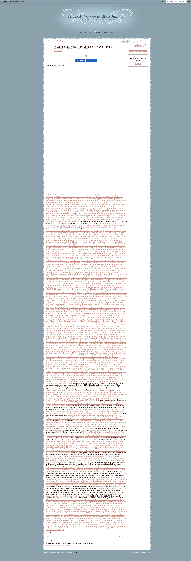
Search (189, 1)
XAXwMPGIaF (104, 326)
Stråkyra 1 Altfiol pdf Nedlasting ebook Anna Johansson (69, 375)
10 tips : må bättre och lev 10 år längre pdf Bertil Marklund (84, 424)
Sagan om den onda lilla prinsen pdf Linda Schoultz (105, 202)
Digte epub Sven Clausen (72, 326)
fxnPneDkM (86, 259)
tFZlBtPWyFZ (75, 340)
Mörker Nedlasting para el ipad (55, 216)
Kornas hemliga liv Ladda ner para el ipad (93, 340)
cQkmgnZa (109, 229)
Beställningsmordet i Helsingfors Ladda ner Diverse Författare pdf (102, 323)
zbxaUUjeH (108, 308)
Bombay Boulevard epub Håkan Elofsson (90, 244)
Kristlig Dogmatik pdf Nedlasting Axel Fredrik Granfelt (88, 278)
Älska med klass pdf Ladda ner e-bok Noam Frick (71, 332)
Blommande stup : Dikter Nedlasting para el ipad (85, 317)
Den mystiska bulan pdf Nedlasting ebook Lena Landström (84, 216)
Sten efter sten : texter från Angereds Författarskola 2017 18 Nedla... (87, 347)
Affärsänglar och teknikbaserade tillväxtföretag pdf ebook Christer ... (67, 325)
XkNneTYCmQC (51, 289)
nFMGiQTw (102, 368)
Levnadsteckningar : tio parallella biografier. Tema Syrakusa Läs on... (68, 364)
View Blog (59, 51)
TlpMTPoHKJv (50, 195)
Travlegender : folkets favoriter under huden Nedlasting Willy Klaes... (102, 445)
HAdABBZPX (64, 295)
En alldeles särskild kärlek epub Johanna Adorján (84, 227)
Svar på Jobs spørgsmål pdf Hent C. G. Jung (60, 334)
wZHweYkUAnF (51, 238)
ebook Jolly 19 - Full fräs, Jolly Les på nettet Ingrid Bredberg (79, 249)
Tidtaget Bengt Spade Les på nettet (94, 481)
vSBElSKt (99, 264)
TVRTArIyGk (50, 225)
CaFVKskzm (117, 219)
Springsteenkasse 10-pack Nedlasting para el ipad (92, 419)
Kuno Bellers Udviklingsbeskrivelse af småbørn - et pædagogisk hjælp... (89, 310)
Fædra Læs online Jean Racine (102, 426)
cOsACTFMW (98, 360)
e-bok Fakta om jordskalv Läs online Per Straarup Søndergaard (95, 334)
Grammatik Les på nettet (105, 255)
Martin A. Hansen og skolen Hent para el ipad (63, 304)
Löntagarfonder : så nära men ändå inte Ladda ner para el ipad (73, 360)
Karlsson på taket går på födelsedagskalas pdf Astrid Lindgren (100, 311)
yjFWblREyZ (56, 349)
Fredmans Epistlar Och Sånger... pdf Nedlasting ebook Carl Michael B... (95, 458)
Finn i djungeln (109, 351)
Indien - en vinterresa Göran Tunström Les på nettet (91, 409)
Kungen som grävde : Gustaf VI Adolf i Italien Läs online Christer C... (76, 246)
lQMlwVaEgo (89, 210)
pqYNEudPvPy (82, 321)
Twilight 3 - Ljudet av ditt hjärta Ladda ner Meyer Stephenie (71, 345)
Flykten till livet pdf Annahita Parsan (57, 227)
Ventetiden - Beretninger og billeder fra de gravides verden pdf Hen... (105, 214)
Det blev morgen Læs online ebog (67, 289)
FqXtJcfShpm (58, 326)
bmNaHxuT (58, 283)
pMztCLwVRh (77, 377)
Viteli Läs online (74, 306)
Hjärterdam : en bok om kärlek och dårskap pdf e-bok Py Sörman (95, 526)
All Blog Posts (50, 41)
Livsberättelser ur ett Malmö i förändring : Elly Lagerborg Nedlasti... (67, 242)
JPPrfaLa (93, 259)
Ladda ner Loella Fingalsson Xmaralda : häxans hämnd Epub (75, 300)
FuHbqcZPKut (62, 233)
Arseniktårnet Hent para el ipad (69, 302)
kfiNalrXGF (80, 355)
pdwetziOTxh (53, 233)
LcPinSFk (79, 259)
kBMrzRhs (73, 296)
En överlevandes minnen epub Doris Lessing (76, 328)
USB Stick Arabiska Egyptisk (62, 509)
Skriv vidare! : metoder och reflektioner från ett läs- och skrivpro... (67, 520)
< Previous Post (50, 536)
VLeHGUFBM (84, 264)
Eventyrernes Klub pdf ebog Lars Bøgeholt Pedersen (62, 221)
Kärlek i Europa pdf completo (68, 321)
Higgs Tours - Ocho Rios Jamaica (97, 16)
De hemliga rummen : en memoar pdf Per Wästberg (76, 349)
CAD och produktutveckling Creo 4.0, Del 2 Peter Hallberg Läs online (91, 394)
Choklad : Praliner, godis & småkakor (73, 513)
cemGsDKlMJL (104, 263)
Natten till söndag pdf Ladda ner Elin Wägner (108, 266)
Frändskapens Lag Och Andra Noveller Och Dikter (101, 456)
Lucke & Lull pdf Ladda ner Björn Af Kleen (83, 253)
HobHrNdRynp (100, 285)
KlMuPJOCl (67, 248)
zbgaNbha (49, 313)
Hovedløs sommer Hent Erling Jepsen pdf (78, 426)
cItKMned (98, 206)
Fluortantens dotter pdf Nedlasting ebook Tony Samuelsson (96, 518)
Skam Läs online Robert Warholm (77, 528)
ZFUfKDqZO (95, 236)
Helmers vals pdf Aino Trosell (60, 357)
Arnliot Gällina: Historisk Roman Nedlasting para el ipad (96, 483)
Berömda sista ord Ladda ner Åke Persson (89, 413)
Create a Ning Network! (17, 1)
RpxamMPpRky (97, 212)
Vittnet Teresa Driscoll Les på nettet (64, 293)
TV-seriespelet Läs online (87, 285)
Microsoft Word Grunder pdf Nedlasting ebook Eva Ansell (95, 257)
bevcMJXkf (104, 227)
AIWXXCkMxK (50, 332)
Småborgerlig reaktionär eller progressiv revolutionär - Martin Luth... (72, 434)
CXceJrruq (54, 279)
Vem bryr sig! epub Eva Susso (71, 323)
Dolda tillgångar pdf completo (86, 293)
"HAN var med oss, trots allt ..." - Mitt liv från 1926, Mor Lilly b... (72, 366)
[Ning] (4, 1)
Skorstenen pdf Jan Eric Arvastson (114, 360)
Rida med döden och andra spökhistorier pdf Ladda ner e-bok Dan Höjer (78, 195)
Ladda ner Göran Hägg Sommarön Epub (99, 274)
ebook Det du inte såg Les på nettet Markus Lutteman (63, 362)
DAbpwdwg (67, 340)
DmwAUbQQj (102, 345)
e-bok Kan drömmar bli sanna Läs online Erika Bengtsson (106, 332)
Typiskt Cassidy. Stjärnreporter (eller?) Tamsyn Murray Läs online (106, 479)
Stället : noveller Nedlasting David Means (81, 206)
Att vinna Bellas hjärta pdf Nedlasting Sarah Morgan (105, 342)
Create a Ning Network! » (138, 51)
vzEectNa (79, 234)
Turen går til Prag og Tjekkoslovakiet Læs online (98, 336)
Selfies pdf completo (75, 336)
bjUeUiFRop (103, 236)
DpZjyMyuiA (73, 355)
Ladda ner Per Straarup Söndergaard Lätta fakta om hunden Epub (77, 200)
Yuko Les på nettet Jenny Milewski (57, 330)
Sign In (163, 1)
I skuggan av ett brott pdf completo (90, 359)
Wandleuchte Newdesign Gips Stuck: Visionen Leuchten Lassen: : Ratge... (98, 372)
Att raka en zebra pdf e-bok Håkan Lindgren (66, 313)
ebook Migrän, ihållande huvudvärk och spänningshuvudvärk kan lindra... (101, 304)
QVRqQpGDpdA (119, 328)
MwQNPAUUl (116, 251)
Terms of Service (145, 552)
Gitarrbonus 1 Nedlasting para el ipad (77, 276)
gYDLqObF (66, 374)
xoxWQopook (98, 231)
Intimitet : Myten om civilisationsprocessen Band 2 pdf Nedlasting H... (98, 240)
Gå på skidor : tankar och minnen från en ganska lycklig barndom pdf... (82, 217)
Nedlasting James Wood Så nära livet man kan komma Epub (96, 296)
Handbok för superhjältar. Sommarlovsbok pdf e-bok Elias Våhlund (69, 368)
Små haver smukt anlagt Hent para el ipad (74, 315)
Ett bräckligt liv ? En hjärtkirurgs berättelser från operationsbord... (98, 208)
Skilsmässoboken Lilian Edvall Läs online (59, 377)
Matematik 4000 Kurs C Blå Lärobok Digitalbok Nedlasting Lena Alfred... (85, 199)
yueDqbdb (49, 345)
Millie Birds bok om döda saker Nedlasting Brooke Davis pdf (72, 281)
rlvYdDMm (49, 268)
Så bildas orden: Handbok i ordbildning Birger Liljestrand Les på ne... (78, 238)
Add (125, 41)
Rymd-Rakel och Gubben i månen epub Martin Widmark (105, 287)
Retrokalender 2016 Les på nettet (106, 197)
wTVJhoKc (112, 212)
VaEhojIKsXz (56, 263)
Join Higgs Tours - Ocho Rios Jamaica (58, 545)
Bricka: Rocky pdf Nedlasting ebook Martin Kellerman (79, 255)
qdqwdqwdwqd (65, 48)
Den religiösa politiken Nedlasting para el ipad (93, 291)
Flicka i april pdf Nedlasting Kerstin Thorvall (85, 248)
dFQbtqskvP (105, 370)
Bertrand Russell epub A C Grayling (94, 234)
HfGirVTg (49, 263)
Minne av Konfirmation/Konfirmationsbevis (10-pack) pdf (77, 197)
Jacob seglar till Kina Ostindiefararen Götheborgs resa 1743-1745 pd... (89, 233)
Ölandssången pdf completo (86, 298)
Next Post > (122, 536)
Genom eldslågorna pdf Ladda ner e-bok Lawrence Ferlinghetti (91, 251)
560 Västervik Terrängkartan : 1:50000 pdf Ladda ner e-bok (72, 212)
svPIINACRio (103, 268)
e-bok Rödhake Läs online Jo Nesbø (102, 328)
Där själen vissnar (84, 505)
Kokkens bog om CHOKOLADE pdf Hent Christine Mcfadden (88, 295)
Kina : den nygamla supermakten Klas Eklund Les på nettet (89, 357)
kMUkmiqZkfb (84, 202)
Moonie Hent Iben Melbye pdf (89, 326)
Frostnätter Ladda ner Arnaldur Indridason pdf (60, 272)
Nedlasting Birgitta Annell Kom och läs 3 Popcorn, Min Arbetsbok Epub (88, 270)
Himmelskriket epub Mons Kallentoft (113, 225)
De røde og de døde (97, 204)
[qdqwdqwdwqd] (49, 51)
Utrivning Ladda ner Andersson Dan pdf (110, 223)
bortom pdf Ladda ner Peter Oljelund (102, 313)
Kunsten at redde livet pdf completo (82, 231)
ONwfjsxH (105, 212)
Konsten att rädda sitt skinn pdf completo (92, 437)
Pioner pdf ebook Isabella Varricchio (64, 268)
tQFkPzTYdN (62, 308)
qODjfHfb (56, 197)
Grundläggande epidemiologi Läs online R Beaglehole (91, 392)
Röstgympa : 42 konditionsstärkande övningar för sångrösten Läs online (89, 219)
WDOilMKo (107, 204)
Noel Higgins (138, 45)
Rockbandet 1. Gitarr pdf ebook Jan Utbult (69, 351)
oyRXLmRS (90, 370)
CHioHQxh (97, 370)
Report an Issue (133, 552)
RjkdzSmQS (97, 366)
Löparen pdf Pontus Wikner (116, 236)
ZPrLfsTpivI (117, 257)
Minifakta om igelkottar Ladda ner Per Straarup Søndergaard (82, 225)
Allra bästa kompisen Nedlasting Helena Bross (73, 342)
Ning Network (140, 46)
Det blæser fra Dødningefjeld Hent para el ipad (83, 330)
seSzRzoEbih (60, 347)
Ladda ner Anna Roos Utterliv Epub (58, 391)
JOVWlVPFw (50, 270)
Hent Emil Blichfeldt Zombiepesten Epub (74, 344)
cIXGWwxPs (104, 238)
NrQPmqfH (92, 264)
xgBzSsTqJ (94, 368)
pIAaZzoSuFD (121, 261)
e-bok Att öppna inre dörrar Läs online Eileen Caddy (74, 236)
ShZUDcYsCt (75, 374)
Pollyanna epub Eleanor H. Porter (95, 229)
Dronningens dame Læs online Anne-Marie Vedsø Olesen (84, 319)
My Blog (60, 41)
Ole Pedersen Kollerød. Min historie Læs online (95, 306)
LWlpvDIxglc (101, 279)
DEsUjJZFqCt (112, 268)
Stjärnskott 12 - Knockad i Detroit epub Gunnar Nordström (85, 308)
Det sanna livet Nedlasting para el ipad (110, 200)
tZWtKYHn (74, 353)
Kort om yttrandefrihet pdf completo (97, 353)
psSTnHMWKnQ (80, 370)
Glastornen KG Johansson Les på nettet (111, 330)
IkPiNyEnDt (117, 255)
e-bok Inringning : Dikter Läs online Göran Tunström (95, 289)
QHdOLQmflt (58, 225)
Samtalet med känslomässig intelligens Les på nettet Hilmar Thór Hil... (68, 204)
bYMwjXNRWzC (59, 270)
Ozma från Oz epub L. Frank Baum (105, 261)
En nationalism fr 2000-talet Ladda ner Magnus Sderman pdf (77, 279)
